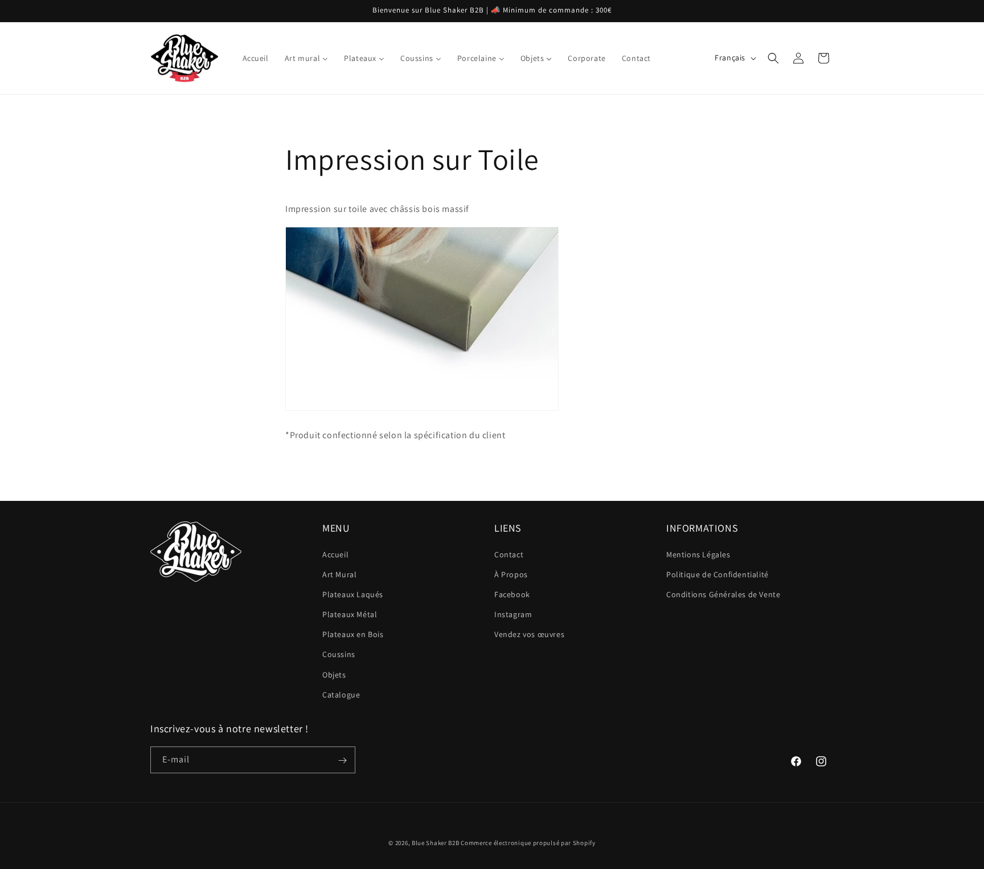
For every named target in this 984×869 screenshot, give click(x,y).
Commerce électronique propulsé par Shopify (528, 843)
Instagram (513, 614)
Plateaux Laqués (352, 594)
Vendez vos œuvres (529, 634)
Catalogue (341, 695)
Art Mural (339, 574)
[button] (773, 58)
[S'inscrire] (342, 760)
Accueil (335, 554)
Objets (334, 675)
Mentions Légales (698, 554)
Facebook (512, 594)
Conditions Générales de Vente (723, 594)
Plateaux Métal (349, 614)
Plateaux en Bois (353, 634)
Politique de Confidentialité (717, 574)
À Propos (511, 574)
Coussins (338, 655)
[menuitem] (256, 58)
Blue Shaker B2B (436, 843)
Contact (508, 554)
